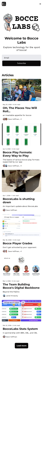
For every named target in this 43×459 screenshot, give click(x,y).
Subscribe (21, 63)
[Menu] (40, 4)
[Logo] (4, 4)
